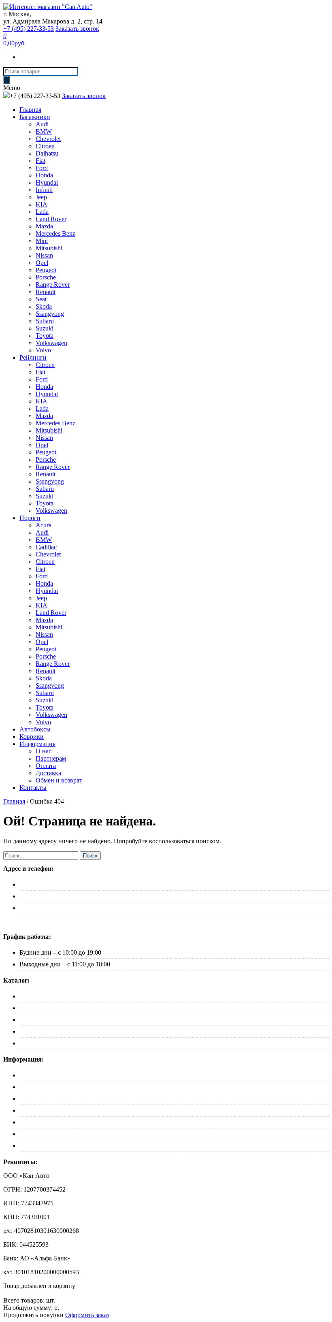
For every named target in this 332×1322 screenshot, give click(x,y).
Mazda (44, 226)
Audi (42, 124)
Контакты (33, 787)
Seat (41, 299)
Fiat (40, 160)
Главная (30, 109)
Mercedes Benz (55, 233)
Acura (43, 525)
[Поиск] (6, 80)
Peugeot (46, 270)
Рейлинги (33, 357)
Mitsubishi (49, 248)
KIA (41, 204)
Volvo (43, 350)
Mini (42, 240)
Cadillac (46, 547)
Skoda (44, 306)
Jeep (41, 197)
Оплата (46, 765)
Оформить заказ (87, 1314)
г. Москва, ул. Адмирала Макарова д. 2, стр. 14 (83, 884)
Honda (44, 175)
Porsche (46, 277)
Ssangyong (50, 313)
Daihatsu (47, 153)
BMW (44, 131)
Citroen (45, 146)
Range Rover (53, 284)
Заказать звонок (77, 28)
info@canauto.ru (40, 907)
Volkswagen (51, 342)
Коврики (31, 736)
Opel (42, 262)
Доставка (48, 773)
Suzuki (44, 328)
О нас (43, 751)
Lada (42, 211)
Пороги (29, 517)
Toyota (44, 335)
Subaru (45, 321)
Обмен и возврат (59, 780)
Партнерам (51, 758)
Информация (37, 743)
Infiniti (44, 189)
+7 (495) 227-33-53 (28, 28)
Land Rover (51, 218)
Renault (45, 291)
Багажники (34, 116)
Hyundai (47, 182)
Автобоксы (35, 729)
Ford (42, 167)
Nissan (44, 255)
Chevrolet (48, 138)
